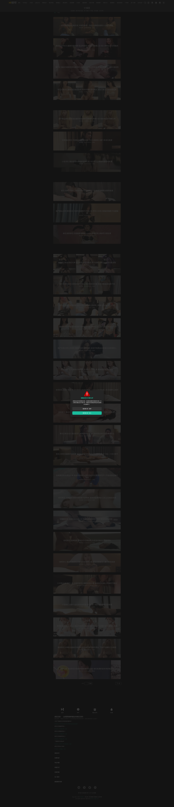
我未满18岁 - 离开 (87, 409)
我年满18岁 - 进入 (87, 413)
